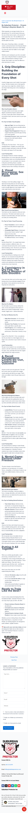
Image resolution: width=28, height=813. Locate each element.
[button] (5, 13)
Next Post (14, 660)
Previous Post (14, 657)
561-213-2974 (9, 764)
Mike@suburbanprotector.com (13, 769)
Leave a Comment (6, 20)
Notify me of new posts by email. (12, 723)
